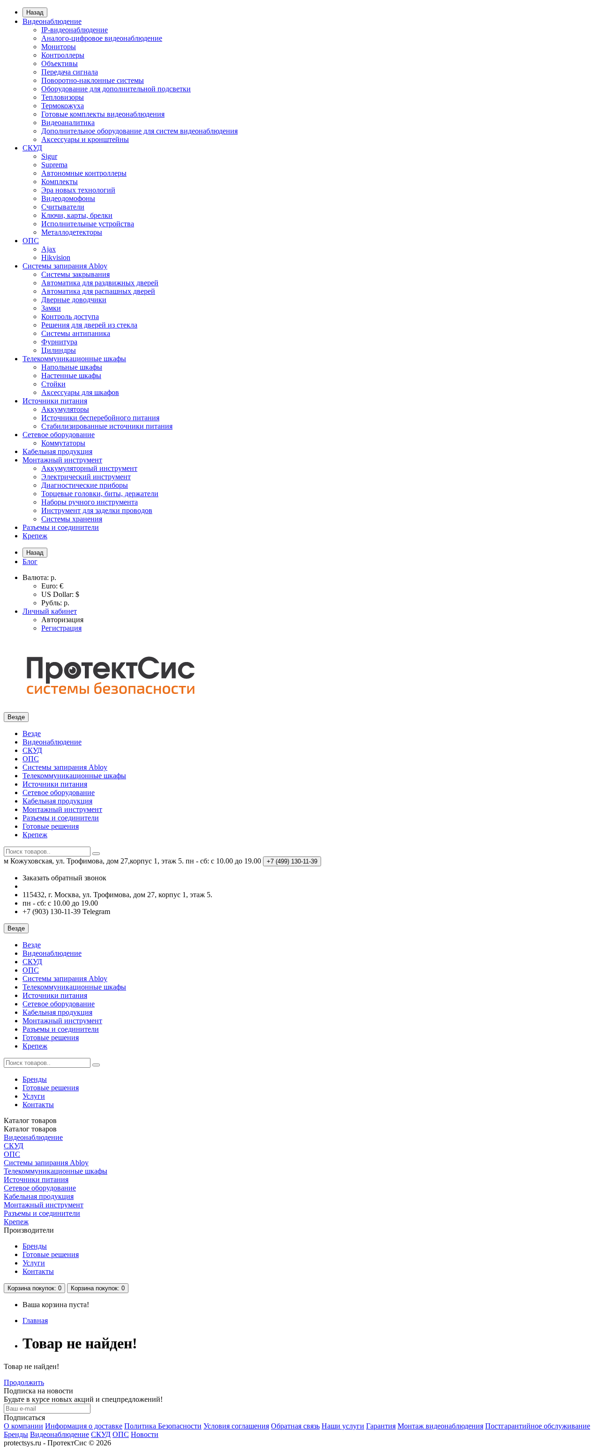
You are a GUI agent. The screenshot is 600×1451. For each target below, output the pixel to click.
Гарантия (381, 1426)
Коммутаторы (63, 443)
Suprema (54, 165)
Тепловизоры (62, 97)
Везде (31, 733)
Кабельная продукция (57, 451)
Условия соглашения (236, 1426)
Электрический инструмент (86, 477)
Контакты (38, 1105)
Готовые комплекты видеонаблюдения (103, 114)
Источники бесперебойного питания (100, 418)
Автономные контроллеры (84, 173)
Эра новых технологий (78, 190)
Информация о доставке (83, 1426)
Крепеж (34, 536)
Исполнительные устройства (87, 224)
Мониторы (58, 47)
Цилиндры (58, 350)
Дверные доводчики (73, 300)
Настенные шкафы (71, 375)
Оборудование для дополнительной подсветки (116, 89)
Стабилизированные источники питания (106, 426)
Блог (30, 562)
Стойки (53, 384)
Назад (35, 12)
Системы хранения (71, 519)
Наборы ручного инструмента (89, 502)
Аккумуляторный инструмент (89, 468)
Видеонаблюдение (52, 21)
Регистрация (61, 628)
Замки (51, 308)
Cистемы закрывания (75, 274)
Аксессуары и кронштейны (85, 139)
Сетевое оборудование (58, 435)
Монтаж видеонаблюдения (440, 1426)
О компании (23, 1426)
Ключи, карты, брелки (76, 215)
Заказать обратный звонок (64, 878)
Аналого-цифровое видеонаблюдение (101, 38)
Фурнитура (59, 342)
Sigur (49, 156)
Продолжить (24, 1382)
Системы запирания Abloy (64, 266)
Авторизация (62, 620)
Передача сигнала (69, 72)
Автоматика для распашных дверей (98, 291)
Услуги (33, 1096)
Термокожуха (62, 106)
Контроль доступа (70, 316)
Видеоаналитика (68, 122)
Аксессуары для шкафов (80, 392)
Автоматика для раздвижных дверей (99, 283)
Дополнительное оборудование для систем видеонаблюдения (139, 131)
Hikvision (55, 257)
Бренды (34, 1079)
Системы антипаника (75, 333)
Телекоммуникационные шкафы (74, 359)
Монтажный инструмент (62, 460)
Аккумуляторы (65, 409)
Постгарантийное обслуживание (537, 1426)
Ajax (48, 249)
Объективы (59, 63)
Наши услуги (343, 1426)
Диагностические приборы (84, 485)
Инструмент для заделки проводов (96, 510)
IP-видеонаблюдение (74, 30)
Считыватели (62, 207)
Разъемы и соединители (60, 527)
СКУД (32, 148)
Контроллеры (62, 55)
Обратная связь (295, 1426)
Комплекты (59, 182)
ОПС (30, 241)
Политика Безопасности (163, 1426)
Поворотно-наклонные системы (92, 80)
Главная (35, 1321)
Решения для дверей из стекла (89, 325)
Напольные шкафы (71, 367)
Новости (144, 1434)
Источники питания (54, 401)
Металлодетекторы (71, 232)
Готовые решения (50, 826)
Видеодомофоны (68, 198)
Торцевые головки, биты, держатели (99, 494)
